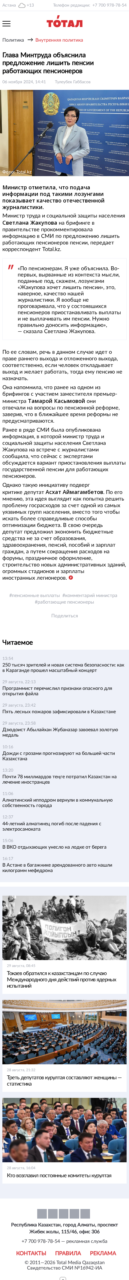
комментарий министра (91, 595)
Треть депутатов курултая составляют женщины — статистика (64, 1081)
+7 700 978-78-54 (109, 5)
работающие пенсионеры (66, 602)
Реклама (103, 1253)
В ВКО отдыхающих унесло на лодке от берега (54, 847)
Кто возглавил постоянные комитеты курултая (59, 1175)
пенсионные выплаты (36, 595)
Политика (13, 40)
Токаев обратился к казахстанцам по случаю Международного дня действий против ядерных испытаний (61, 980)
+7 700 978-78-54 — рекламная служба (64, 1241)
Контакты (31, 1253)
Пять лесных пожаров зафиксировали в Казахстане (59, 711)
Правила (68, 1253)
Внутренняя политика (59, 40)
